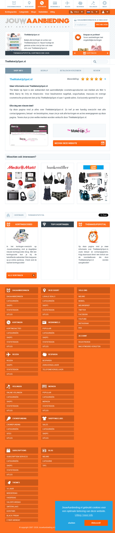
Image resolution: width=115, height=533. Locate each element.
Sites (9, 434)
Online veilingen (14, 393)
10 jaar (10, 489)
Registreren (84, 342)
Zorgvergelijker (51, 365)
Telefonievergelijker (53, 370)
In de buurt (53, 290)
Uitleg (52, 12)
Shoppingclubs (55, 418)
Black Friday (13, 516)
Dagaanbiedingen (20, 290)
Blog (50, 450)
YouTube (82, 319)
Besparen (52, 354)
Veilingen (17, 386)
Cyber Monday (13, 520)
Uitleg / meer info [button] (84, 515)
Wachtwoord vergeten (89, 346)
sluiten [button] (71, 523)
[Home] (9, 215)
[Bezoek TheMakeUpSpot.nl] (29, 145)
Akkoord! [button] (96, 523)
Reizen (15, 354)
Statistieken (43, 12)
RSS (80, 328)
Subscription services (17, 457)
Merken (52, 386)
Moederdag (12, 493)
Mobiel (81, 301)
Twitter (82, 310)
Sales (45, 425)
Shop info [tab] (18, 71)
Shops (33, 12)
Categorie (47, 461)
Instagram (83, 323)
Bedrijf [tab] (44, 71)
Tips (44, 466)
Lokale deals (49, 296)
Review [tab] (96, 71)
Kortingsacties (11, 12)
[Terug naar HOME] (37, 24)
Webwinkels (54, 322)
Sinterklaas (12, 507)
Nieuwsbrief (84, 305)
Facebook (83, 314)
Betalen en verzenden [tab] (70, 71)
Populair (47, 328)
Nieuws (46, 457)
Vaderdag (11, 498)
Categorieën (24, 12)
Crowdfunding (19, 418)
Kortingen (17, 322)
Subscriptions (19, 450)
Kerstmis (11, 511)
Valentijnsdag (14, 502)
